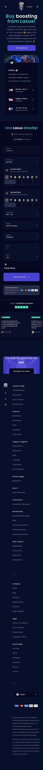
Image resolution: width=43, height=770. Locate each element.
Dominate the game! (21, 371)
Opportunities (18, 602)
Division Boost (18, 446)
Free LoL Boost (18, 469)
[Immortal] (36, 177)
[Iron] (7, 177)
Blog (14, 593)
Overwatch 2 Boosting (21, 504)
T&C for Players (18, 627)
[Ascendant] (32, 177)
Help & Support (18, 611)
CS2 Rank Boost (19, 390)
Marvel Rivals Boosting (21, 516)
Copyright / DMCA (19, 637)
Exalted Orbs (17, 560)
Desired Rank (15, 192)
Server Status (18, 404)
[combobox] (26, 694)
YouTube (16, 648)
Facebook (16, 662)
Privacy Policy (18, 632)
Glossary (16, 597)
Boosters (16, 606)
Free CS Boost (18, 399)
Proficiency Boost (19, 530)
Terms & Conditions (20, 623)
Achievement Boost (20, 534)
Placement (17, 395)
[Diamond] (28, 177)
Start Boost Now (19, 277)
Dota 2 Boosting (19, 492)
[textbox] (26, 694)
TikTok (15, 653)
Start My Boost (21, 48)
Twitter (15, 671)
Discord (15, 667)
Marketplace (17, 546)
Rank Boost (17, 416)
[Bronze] (11, 177)
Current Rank (15, 169)
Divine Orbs (17, 555)
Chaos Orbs (17, 550)
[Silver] (15, 177)
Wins (14, 425)
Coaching (16, 430)
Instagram (17, 658)
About (15, 588)
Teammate (17, 434)
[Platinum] (24, 177)
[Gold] (19, 177)
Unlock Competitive (20, 525)
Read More (26, 81)
